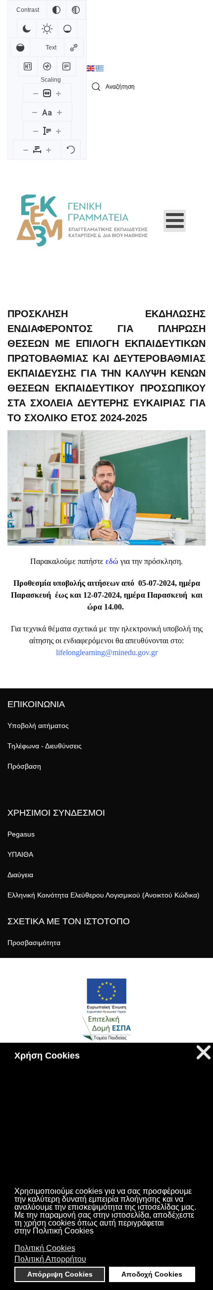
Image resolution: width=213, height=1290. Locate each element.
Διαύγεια (20, 875)
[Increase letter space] (48, 149)
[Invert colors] (56, 10)
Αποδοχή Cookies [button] (151, 1274)
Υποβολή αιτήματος (38, 725)
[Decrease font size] (34, 112)
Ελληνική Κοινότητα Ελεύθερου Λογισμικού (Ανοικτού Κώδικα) (103, 895)
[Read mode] (66, 66)
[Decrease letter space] (25, 149)
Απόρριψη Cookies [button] (60, 1274)
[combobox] (146, 87)
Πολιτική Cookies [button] (44, 1248)
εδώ (112, 561)
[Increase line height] (58, 130)
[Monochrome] (76, 10)
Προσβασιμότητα (33, 943)
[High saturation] (20, 47)
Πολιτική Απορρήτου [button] (50, 1259)
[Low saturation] (67, 29)
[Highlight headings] (28, 66)
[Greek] (100, 68)
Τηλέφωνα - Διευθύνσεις (44, 746)
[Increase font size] (59, 112)
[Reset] (71, 150)
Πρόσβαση (24, 766)
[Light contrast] (47, 29)
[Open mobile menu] (174, 221)
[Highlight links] (74, 47)
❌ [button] (204, 1052)
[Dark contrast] (27, 29)
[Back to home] (81, 220)
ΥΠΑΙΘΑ (20, 854)
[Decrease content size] (35, 93)
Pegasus (21, 834)
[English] (91, 68)
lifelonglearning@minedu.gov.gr (107, 652)
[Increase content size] (58, 93)
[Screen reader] (47, 66)
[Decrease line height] (35, 130)
